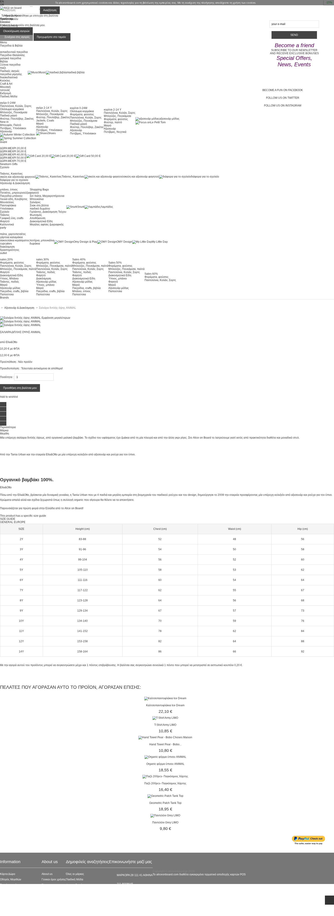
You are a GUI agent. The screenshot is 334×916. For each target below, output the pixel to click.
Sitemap (5, 912)
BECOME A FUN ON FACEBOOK (282, 90)
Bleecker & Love (76, 895)
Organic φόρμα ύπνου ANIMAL (165, 763)
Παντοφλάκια (8, 205)
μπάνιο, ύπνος (9, 189)
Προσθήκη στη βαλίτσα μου (20, 388)
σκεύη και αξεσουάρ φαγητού (17, 176)
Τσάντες (5, 215)
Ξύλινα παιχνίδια (10, 64)
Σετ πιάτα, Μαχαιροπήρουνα (47, 196)
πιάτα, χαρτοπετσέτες (13, 234)
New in (4, 121)
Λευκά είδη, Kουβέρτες (13, 199)
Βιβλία (4, 61)
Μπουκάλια (37, 199)
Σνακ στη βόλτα (39, 205)
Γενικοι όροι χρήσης (54, 879)
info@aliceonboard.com (131, 891)
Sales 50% (115, 262)
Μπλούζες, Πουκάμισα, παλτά (18, 269)
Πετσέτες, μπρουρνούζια (15, 192)
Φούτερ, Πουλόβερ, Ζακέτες (17, 118)
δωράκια (35, 243)
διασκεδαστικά (8, 77)
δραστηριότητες (9, 250)
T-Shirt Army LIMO (165, 724)
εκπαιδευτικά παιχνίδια (14, 52)
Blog (44, 884)
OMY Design (124, 241)
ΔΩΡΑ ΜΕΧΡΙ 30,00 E (13, 151)
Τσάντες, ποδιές (9, 281)
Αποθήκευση (37, 218)
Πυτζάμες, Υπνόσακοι (13, 128)
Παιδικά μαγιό (8, 115)
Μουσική (5, 87)
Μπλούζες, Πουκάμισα (13, 112)
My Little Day (160, 241)
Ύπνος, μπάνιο (45, 284)
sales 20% (6, 259)
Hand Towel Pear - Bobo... (165, 744)
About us (47, 874)
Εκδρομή (5, 93)
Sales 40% (79, 259)
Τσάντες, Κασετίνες (11, 173)
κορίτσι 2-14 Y (112, 109)
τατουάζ (5, 90)
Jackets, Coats (45, 120)
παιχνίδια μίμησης (11, 74)
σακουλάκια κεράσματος (15, 240)
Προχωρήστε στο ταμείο (51, 37)
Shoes (52, 133)
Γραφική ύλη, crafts (11, 218)
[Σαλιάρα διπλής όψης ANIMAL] (20, 321)
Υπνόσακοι (6, 208)
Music (42, 72)
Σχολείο (4, 211)
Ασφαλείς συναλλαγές (13, 890)
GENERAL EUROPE (12, 522)
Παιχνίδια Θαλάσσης (12, 55)
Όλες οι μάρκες (75, 874)
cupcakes (6, 243)
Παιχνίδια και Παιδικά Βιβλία (83, 901)
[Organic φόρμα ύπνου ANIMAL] (165, 756)
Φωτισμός (36, 215)
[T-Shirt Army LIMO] (165, 717)
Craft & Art (6, 83)
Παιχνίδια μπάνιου (11, 196)
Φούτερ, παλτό (113, 122)
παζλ (3, 67)
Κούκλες (5, 80)
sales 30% (42, 259)
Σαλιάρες (35, 202)
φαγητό (34, 192)
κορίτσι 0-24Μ (78, 108)
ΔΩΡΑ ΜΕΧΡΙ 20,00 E (13, 148)
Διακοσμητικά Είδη (41, 221)
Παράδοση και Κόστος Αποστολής (21, 895)
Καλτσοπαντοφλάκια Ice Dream (165, 705)
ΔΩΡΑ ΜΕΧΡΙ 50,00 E (13, 157)
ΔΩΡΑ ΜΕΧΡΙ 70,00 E (13, 161)
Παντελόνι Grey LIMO (165, 822)
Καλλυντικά (7, 224)
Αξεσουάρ (6, 131)
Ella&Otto (11, 342)
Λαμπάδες (107, 206)
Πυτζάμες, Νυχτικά (115, 131)
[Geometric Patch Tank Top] (165, 795)
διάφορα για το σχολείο (14, 180)
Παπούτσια (7, 294)
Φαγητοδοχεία (74, 884)
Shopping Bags (39, 189)
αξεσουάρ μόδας (169, 118)
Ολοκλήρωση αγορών (16, 31)
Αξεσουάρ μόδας (10, 288)
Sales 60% (151, 273)
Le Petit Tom (158, 122)
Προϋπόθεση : (8, 361)
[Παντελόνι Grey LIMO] (165, 815)
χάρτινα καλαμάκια (11, 237)
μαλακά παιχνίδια (10, 58)
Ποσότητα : (7, 377)
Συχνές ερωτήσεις (10, 884)
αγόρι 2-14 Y (44, 107)
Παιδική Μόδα (74, 879)
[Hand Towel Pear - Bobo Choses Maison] (165, 737)
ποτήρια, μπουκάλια (42, 240)
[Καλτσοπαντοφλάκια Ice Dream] (165, 698)
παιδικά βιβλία (76, 72)
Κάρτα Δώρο (7, 874)
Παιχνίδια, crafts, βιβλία (14, 291)
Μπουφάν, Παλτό (10, 125)
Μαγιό (40, 123)
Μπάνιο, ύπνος (81, 291)
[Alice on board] (11, 8)
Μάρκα (4, 430)
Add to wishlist (9, 396)
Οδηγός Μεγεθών (10, 879)
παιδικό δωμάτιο (40, 208)
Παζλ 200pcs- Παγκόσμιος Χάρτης (165, 783)
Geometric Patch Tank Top (165, 803)
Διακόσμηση (43, 278)
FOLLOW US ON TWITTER (282, 97)
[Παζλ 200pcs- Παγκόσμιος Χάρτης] (165, 776)
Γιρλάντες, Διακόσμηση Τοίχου (48, 211)
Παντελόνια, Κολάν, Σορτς (16, 106)
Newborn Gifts (8, 164)
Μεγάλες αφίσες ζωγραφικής (47, 224)
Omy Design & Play (85, 241)
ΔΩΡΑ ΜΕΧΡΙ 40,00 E (13, 154)
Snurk (81, 206)
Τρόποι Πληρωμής (11, 906)
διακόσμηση (7, 246)
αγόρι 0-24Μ (7, 102)
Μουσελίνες (7, 202)
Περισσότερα (8, 427)
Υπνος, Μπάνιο (9, 278)
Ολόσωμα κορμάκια (12, 109)
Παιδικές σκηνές (10, 71)
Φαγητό (5, 221)
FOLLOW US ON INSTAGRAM (282, 105)
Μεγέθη (4, 433)
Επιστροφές (7, 901)
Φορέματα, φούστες (82, 114)
